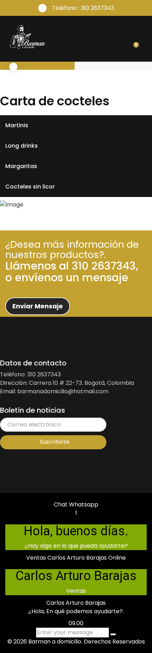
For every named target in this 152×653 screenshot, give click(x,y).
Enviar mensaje (37, 306)
